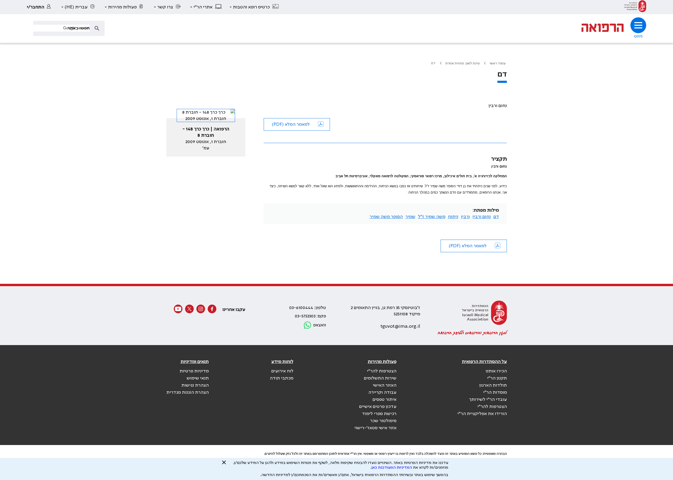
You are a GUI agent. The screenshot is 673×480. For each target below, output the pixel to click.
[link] (635, 7)
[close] (224, 464)
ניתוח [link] (453, 216)
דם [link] (496, 216)
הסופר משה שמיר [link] (386, 216)
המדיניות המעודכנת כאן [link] (391, 468)
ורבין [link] (465, 216)
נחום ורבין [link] (481, 216)
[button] (254, 7)
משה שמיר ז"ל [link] (431, 216)
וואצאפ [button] (319, 325)
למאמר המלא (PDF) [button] (291, 124)
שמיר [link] (410, 216)
